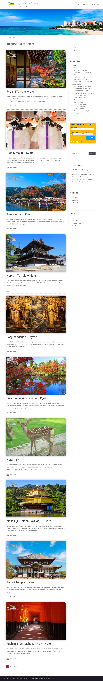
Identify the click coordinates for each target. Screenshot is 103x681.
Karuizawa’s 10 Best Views (81, 77)
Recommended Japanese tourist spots (83, 93)
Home (78, 4)
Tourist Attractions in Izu (81, 90)
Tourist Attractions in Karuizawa (83, 81)
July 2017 (75, 197)
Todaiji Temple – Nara (21, 582)
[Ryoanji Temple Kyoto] (36, 69)
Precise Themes (50, 678)
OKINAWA (75, 66)
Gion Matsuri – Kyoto (20, 153)
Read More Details (12, 106)
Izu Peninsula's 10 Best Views (82, 86)
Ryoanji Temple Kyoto (20, 91)
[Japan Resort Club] (51, 22)
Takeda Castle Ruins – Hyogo (80, 177)
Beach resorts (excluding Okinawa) (83, 111)
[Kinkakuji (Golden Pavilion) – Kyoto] (36, 498)
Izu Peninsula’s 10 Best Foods (82, 88)
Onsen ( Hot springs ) (80, 108)
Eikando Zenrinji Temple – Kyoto (27, 398)
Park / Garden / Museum (81, 104)
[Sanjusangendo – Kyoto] (36, 314)
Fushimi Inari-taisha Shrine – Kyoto (29, 643)
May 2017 (75, 203)
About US (95, 4)
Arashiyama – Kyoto (19, 214)
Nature (76, 113)
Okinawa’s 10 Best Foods (81, 70)
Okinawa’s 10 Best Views (81, 68)
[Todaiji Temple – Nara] (36, 559)
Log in (73, 218)
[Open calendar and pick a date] (72, 134)
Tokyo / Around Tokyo (80, 97)
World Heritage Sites (80, 95)
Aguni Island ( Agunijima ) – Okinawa (82, 179)
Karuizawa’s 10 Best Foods (81, 79)
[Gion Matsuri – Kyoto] (36, 130)
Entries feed (75, 221)
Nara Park (13, 459)
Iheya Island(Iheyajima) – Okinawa (81, 182)
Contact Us (86, 4)
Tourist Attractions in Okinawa (82, 72)
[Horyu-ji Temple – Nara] (36, 253)
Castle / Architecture (80, 106)
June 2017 (75, 200)
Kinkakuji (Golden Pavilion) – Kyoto (29, 521)
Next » (15, 666)
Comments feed (76, 223)
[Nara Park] (36, 437)
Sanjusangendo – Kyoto (22, 337)
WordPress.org (76, 226)
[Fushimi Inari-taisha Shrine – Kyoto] (36, 621)
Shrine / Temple (78, 102)
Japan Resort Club (20, 678)
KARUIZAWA (75, 75)
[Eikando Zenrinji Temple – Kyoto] (36, 375)
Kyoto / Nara (77, 100)
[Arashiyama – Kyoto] (36, 191)
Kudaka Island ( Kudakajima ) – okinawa (83, 174)
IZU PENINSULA (76, 84)
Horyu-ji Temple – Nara (21, 275)
